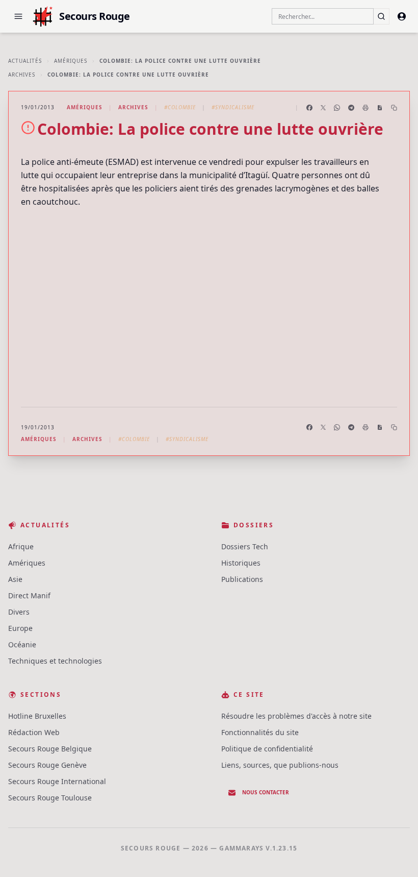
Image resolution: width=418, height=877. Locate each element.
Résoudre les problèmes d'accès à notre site (296, 716)
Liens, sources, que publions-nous (279, 765)
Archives (21, 74)
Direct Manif (29, 595)
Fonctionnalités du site (260, 732)
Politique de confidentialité (267, 748)
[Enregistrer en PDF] (380, 108)
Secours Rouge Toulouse (50, 797)
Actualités (25, 60)
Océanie (22, 644)
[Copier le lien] (394, 108)
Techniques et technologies (55, 661)
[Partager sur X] (323, 107)
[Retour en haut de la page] (395, 854)
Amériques (70, 60)
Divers (19, 612)
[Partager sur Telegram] (351, 108)
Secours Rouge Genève (47, 765)
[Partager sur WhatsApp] (337, 108)
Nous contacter (265, 792)
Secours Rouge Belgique (50, 748)
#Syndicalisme (233, 107)
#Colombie (180, 107)
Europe (20, 628)
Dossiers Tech (244, 546)
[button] (18, 16)
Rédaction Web (34, 732)
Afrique (21, 546)
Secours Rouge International (57, 781)
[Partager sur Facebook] (309, 108)
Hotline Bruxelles (37, 716)
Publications (242, 579)
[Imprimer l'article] (365, 108)
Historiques (240, 563)
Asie (15, 579)
